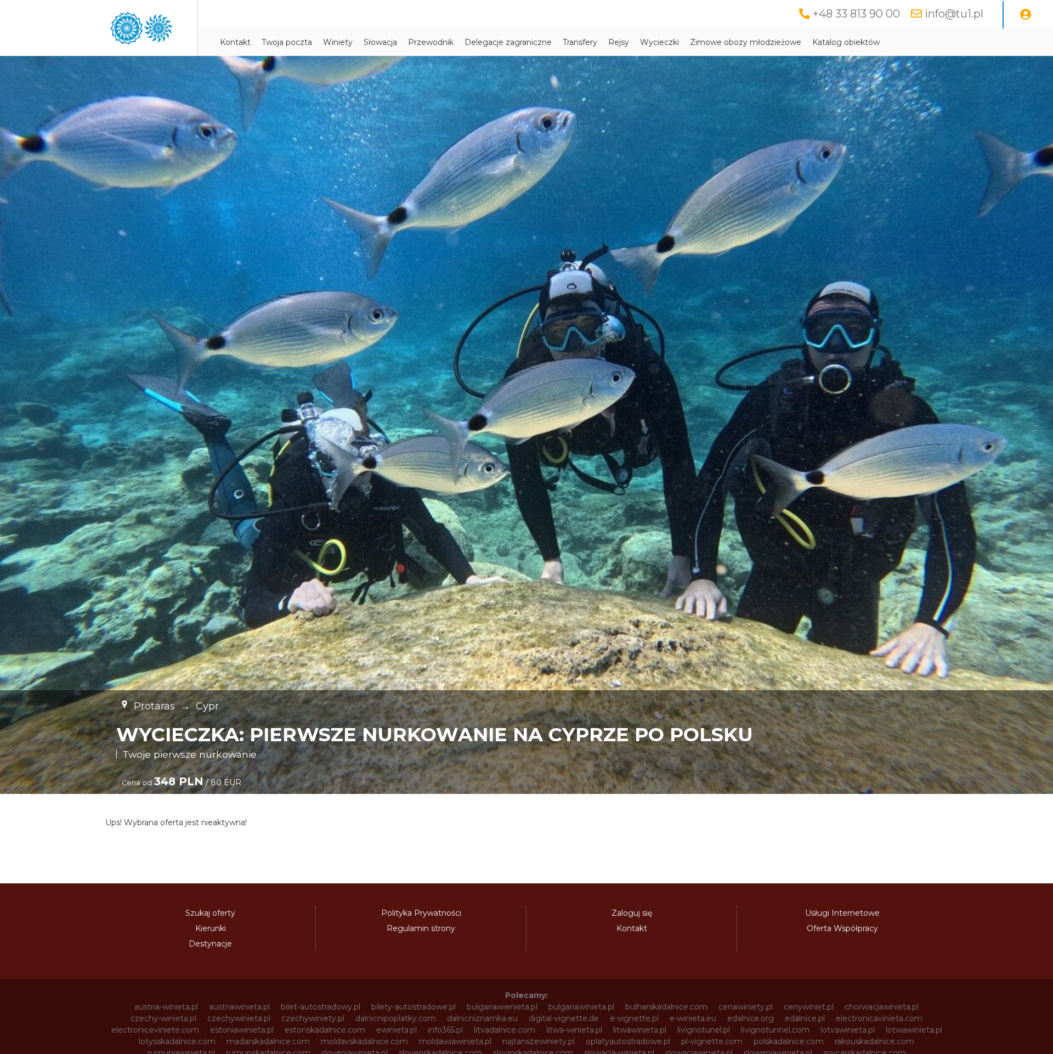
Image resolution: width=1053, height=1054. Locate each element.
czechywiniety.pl (312, 1018)
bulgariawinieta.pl (581, 1007)
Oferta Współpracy (842, 928)
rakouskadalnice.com (874, 1041)
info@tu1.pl (954, 13)
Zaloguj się (632, 913)
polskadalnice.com (789, 1041)
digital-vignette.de (564, 1018)
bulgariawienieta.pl (502, 1007)
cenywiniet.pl (809, 1007)
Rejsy (618, 42)
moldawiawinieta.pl (455, 1041)
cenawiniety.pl (745, 1007)
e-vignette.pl (634, 1018)
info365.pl (445, 1030)
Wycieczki (659, 42)
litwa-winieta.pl (574, 1030)
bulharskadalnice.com (666, 1007)
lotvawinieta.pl (847, 1030)
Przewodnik (431, 42)
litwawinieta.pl (639, 1030)
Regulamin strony (421, 928)
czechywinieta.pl (238, 1018)
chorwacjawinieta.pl (882, 1007)
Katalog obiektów (846, 42)
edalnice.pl (805, 1018)
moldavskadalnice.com (364, 1041)
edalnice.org (750, 1018)
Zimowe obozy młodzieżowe (745, 42)
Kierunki (210, 928)
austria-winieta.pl (166, 1007)
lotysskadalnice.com (177, 1041)
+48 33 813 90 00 (856, 13)
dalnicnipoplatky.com (395, 1018)
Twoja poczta (287, 42)
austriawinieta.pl (239, 1007)
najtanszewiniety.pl (538, 1041)
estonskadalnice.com (325, 1030)
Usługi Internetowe (842, 913)
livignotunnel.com (775, 1030)
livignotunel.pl (703, 1030)
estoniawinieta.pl (242, 1030)
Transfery (580, 42)
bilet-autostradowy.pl (320, 1007)
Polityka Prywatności (421, 913)
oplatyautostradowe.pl (628, 1041)
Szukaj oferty (210, 913)
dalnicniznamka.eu (482, 1018)
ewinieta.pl (396, 1030)
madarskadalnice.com (268, 1041)
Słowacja (380, 42)
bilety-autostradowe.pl (413, 1007)
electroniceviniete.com (155, 1030)
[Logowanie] (1025, 15)
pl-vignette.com (712, 1041)
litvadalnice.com (504, 1030)
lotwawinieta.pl (914, 1030)
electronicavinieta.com (879, 1018)
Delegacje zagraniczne (508, 42)
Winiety (338, 42)
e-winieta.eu (693, 1018)
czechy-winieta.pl (163, 1018)
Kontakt (235, 42)
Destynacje (210, 944)
